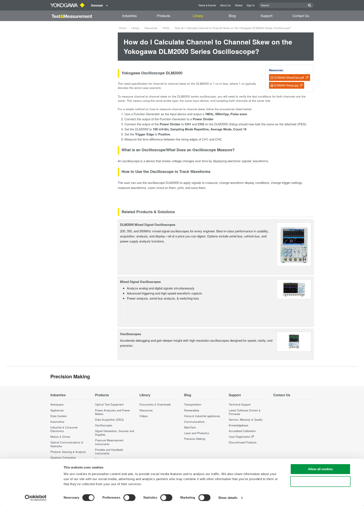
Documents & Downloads (155, 404)
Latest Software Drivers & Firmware (245, 412)
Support (266, 15)
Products (163, 15)
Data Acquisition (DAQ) (109, 420)
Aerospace (56, 404)
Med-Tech (190, 427)
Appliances (57, 410)
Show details (227, 497)
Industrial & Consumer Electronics (64, 429)
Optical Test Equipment (109, 404)
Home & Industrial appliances (202, 416)
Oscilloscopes (130, 334)
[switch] (129, 497)
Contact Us (300, 15)
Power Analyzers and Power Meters (112, 412)
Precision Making (194, 439)
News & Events (207, 5)
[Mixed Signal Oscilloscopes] (294, 289)
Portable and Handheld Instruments (109, 451)
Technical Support (240, 404)
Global (238, 5)
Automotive (57, 422)
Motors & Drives (60, 437)
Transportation (192, 404)
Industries (129, 15)
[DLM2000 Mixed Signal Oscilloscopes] (294, 244)
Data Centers (58, 416)
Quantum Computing (63, 457)
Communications (194, 422)
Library (198, 15)
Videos (143, 416)
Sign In (251, 5)
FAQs (166, 28)
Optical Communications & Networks (66, 444)
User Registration (239, 437)
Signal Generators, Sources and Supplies (114, 432)
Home (122, 28)
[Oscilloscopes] (294, 341)
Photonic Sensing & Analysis (68, 452)
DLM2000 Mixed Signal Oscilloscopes (147, 224)
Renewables (191, 410)
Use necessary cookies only (320, 481)
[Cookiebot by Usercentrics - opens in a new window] (35, 498)
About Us (225, 5)
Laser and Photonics (196, 433)
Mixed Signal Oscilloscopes (140, 281)
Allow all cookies (320, 469)
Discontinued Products (243, 442)
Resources (151, 28)
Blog (232, 15)
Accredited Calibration (242, 431)
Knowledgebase (238, 425)
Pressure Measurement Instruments (109, 442)
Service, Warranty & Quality (246, 420)
